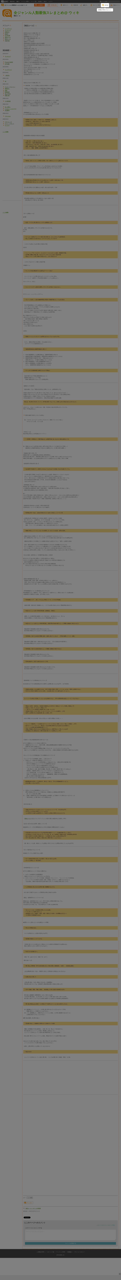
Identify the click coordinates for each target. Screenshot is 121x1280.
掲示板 (106, 5)
